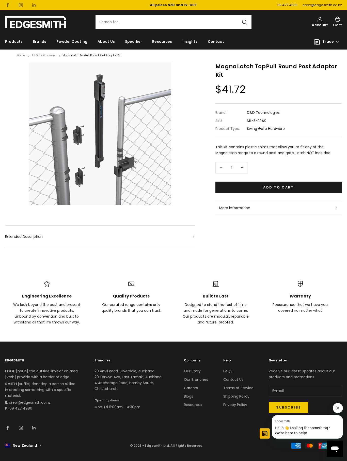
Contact (216, 41)
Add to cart (278, 187)
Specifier (133, 41)
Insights (190, 41)
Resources (162, 41)
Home (21, 55)
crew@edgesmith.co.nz (322, 5)
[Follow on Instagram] (20, 5)
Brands (39, 41)
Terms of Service (238, 387)
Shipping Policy (236, 396)
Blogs (188, 396)
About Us (106, 41)
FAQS (227, 371)
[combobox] (170, 22)
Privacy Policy (235, 404)
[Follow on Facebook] (7, 5)
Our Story (192, 371)
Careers (191, 387)
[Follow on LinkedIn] (34, 5)
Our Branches (196, 379)
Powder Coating (71, 41)
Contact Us (233, 379)
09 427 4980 (287, 5)
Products (14, 41)
